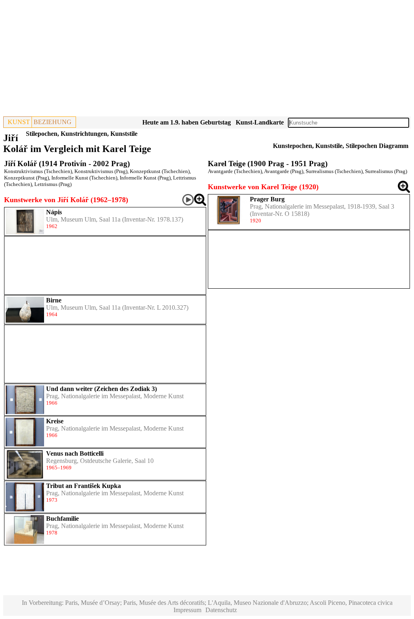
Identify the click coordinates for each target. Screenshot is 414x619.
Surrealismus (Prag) (386, 171)
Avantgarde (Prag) (283, 171)
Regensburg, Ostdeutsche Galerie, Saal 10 (100, 460)
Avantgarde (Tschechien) (235, 171)
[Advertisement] (207, 59)
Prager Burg (267, 199)
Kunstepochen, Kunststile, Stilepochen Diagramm (340, 145)
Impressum (187, 609)
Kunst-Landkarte (260, 122)
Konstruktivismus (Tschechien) (38, 171)
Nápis (54, 212)
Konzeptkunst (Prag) (26, 178)
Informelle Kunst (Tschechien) (84, 178)
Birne (53, 300)
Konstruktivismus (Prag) (100, 171)
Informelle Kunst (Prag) (145, 178)
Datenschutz (221, 609)
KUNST (19, 121)
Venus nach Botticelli (75, 453)
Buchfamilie (62, 518)
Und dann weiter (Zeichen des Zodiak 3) (101, 388)
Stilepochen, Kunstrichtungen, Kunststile (81, 133)
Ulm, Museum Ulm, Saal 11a (83, 219)
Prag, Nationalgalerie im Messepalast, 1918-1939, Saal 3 (322, 206)
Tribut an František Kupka (83, 485)
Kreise (54, 421)
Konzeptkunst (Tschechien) (160, 171)
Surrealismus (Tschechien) (334, 171)
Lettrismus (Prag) (53, 184)
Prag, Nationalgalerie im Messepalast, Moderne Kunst (115, 396)
